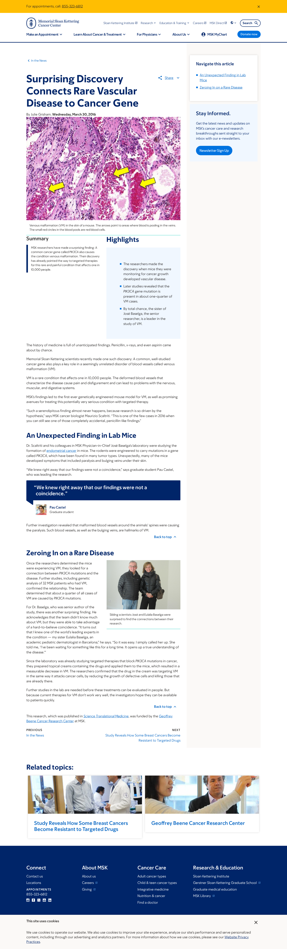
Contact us (34, 876)
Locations (33, 883)
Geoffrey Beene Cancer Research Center (198, 823)
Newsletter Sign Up (214, 150)
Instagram (27, 900)
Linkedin (49, 900)
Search (247, 23)
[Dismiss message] (259, 6)
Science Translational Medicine (106, 716)
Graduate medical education (215, 889)
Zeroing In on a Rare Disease (221, 87)
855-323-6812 (72, 6)
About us (89, 876)
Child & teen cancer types (157, 883)
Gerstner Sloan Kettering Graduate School (225, 883)
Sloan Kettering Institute (211, 876)
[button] (149, 23)
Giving (87, 889)
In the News (39, 60)
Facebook (33, 900)
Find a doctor (147, 902)
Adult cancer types (151, 876)
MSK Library (202, 896)
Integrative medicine (153, 889)
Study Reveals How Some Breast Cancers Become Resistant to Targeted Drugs (142, 737)
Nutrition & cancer (151, 896)
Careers (88, 883)
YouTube (44, 900)
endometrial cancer (61, 451)
